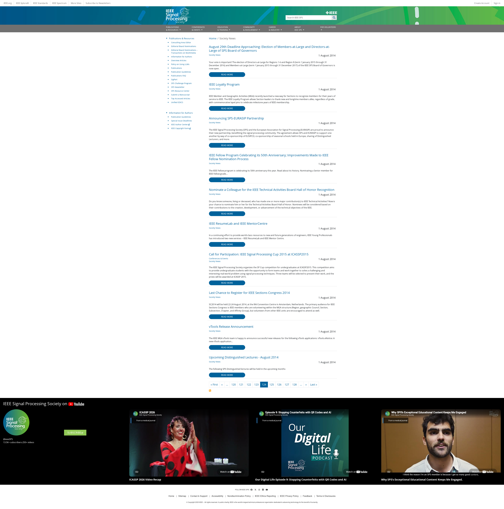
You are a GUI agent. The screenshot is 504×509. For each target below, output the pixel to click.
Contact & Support (198, 495)
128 (294, 384)
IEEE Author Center (179, 124)
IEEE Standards (40, 3)
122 (249, 384)
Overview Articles (178, 60)
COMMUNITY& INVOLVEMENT (250, 28)
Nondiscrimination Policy (239, 495)
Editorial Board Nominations (183, 46)
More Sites (76, 3)
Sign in (497, 3)
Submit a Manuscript (180, 94)
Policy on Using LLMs (180, 64)
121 (241, 384)
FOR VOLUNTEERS (328, 27)
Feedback (307, 495)
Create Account (481, 3)
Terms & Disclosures (325, 495)
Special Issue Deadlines (181, 120)
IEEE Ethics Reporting (265, 495)
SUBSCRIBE (74, 432)
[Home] (178, 10)
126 (279, 384)
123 (256, 384)
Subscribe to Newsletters (98, 3)
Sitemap (182, 495)
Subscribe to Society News (210, 391)
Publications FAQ (178, 75)
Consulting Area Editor (181, 42)
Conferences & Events (218, 258)
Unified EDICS (177, 102)
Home (212, 38)
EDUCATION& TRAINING (223, 28)
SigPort (174, 79)
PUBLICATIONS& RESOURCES (172, 28)
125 (271, 384)
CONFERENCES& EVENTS (198, 28)
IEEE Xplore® (22, 3)
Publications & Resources (181, 38)
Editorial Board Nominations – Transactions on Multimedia (184, 51)
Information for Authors (181, 56)
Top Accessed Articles (180, 98)
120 (233, 384)
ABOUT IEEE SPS (298, 28)
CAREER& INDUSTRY (274, 28)
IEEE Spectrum (59, 3)
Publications (176, 68)
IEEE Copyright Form (180, 128)
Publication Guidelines (181, 72)
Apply (334, 17)
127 (287, 384)
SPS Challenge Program (181, 83)
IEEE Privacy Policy (289, 495)
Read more (227, 74)
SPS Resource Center (180, 91)
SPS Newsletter (177, 87)
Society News (214, 55)
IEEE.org (8, 3)
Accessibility (217, 495)
